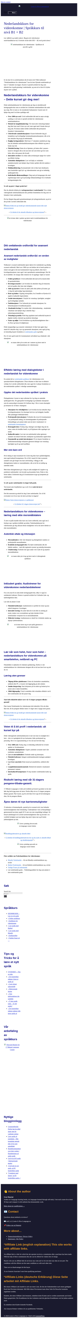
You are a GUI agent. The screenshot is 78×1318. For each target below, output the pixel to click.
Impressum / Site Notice (15, 1239)
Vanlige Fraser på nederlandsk (17, 867)
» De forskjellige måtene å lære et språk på (13, 979)
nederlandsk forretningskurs (17, 424)
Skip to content (5, 2)
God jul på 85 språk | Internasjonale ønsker (14, 1161)
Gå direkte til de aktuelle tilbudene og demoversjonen (27, 212)
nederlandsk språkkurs (22, 379)
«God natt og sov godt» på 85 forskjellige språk (13, 1168)
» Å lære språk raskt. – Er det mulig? (12, 1003)
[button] (5, 12)
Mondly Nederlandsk (15, 860)
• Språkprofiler (12, 935)
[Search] (5, 896)
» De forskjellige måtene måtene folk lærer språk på (14, 1011)
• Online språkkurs (14, 918)
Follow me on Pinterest (13, 1225)
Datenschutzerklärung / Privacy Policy (20, 1236)
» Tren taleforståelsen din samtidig (13, 996)
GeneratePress (39, 1316)
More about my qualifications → (14, 1206)
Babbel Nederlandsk (14, 865)
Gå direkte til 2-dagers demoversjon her (27, 504)
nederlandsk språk (31, 332)
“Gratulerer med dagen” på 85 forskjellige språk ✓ (14, 1175)
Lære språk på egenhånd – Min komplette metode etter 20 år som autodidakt (13, 1141)
